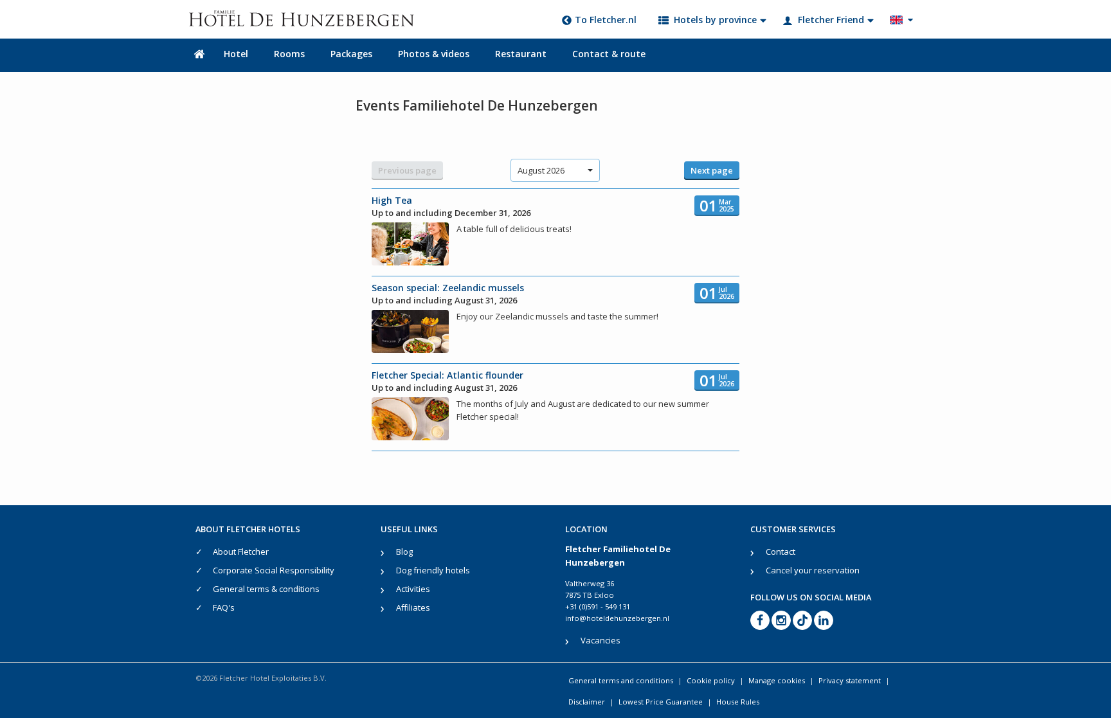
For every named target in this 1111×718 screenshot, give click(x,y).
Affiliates (413, 607)
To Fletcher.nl (606, 19)
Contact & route (609, 54)
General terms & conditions (266, 589)
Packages (351, 54)
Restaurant (520, 54)
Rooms (289, 54)
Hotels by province (715, 19)
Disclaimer (586, 701)
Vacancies (600, 640)
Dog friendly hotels (433, 570)
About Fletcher (241, 551)
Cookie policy (711, 680)
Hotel (236, 54)
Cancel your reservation (813, 570)
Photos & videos (433, 54)
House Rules (737, 701)
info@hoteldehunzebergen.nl (617, 618)
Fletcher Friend (831, 19)
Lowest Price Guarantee (661, 701)
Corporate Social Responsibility (273, 570)
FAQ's (224, 607)
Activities (413, 589)
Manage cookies (776, 680)
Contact (780, 551)
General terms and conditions (620, 680)
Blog (404, 551)
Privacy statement (849, 680)
